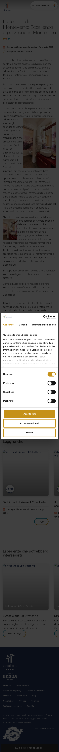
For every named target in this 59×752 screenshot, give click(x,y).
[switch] (52, 383)
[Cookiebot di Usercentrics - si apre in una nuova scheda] (43, 317)
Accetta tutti (29, 414)
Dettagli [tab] (23, 324)
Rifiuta (29, 432)
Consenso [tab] (8, 324)
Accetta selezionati (29, 423)
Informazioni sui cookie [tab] (44, 324)
